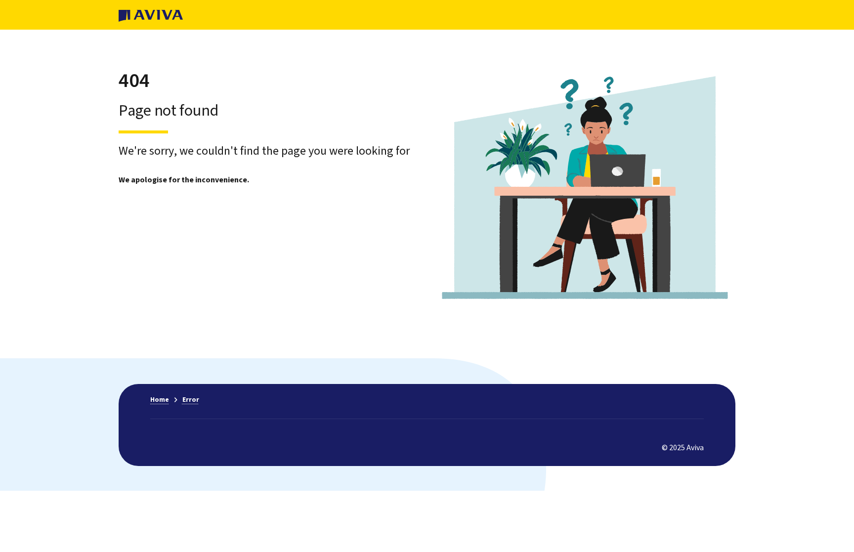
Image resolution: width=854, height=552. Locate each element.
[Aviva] (151, 15)
